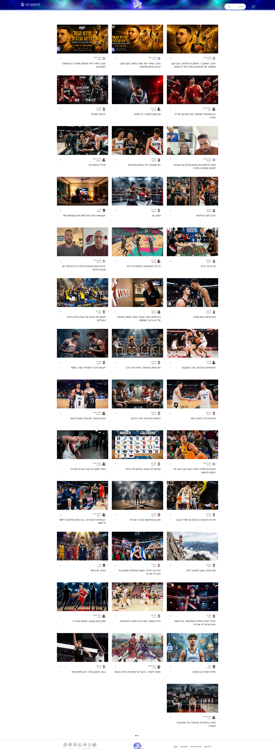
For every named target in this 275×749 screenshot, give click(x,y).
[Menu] (253, 6)
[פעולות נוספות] (169, 58)
